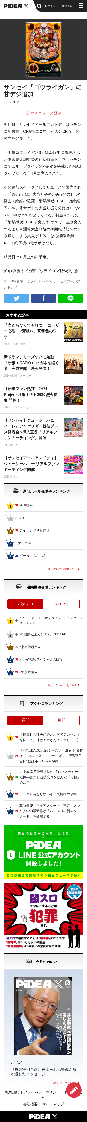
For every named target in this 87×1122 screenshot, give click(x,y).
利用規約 (12, 1092)
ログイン (50, 5)
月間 (61, 720)
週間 (25, 720)
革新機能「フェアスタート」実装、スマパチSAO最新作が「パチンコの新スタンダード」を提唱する (49, 811)
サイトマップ (53, 1104)
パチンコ (25, 604)
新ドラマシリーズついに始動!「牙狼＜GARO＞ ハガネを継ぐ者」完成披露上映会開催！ (31, 363)
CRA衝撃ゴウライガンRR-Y (30, 281)
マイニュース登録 (45, 113)
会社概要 (30, 1104)
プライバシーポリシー (42, 1092)
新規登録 (67, 5)
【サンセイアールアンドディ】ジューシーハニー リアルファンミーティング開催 (31, 464)
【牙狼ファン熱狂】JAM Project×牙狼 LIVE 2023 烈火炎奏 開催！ (31, 394)
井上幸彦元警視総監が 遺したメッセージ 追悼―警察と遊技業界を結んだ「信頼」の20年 (52, 777)
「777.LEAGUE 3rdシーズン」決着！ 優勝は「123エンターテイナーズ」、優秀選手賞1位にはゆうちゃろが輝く (51, 756)
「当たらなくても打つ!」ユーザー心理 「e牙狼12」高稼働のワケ (31, 331)
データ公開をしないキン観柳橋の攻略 (48, 794)
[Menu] (80, 6)
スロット (61, 604)
